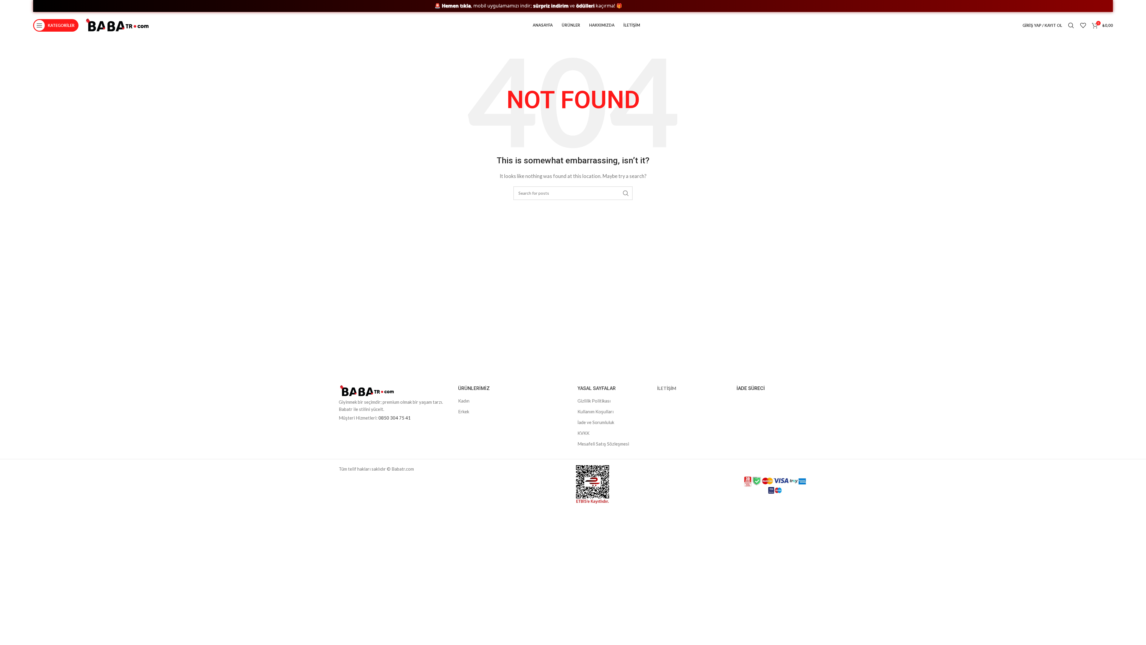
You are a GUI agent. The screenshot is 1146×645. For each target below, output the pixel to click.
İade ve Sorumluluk (595, 422)
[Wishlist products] (1083, 25)
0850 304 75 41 (394, 417)
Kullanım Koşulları (595, 411)
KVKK (583, 433)
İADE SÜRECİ (751, 388)
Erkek (463, 411)
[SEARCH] (626, 193)
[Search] (1071, 25)
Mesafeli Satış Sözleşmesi (603, 443)
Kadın (463, 400)
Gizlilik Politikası (594, 400)
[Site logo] (117, 24)
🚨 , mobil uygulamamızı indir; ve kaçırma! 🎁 (506, 6)
